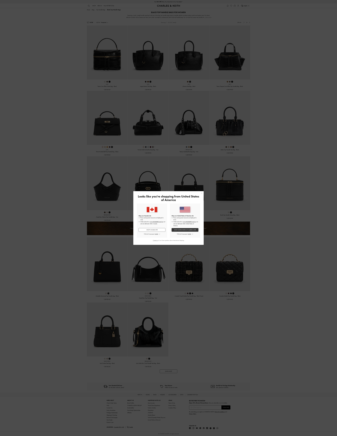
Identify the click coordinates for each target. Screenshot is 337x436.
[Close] (201, 193)
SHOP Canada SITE (152, 230)
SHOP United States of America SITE (185, 230)
